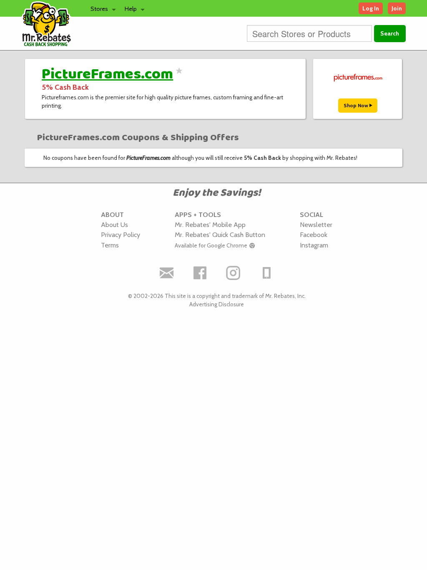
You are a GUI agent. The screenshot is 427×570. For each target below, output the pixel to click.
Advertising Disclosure (216, 304)
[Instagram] (233, 273)
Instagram (314, 245)
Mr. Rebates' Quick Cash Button (220, 234)
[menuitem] (101, 8)
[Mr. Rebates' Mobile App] (267, 273)
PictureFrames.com (107, 74)
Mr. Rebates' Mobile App (210, 224)
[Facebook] (200, 273)
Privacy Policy (120, 234)
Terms (110, 245)
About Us (114, 224)
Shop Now (356, 105)
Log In (370, 8)
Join (397, 8)
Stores (99, 9)
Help (131, 9)
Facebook (313, 234)
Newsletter (316, 224)
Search (389, 33)
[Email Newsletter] (167, 273)
